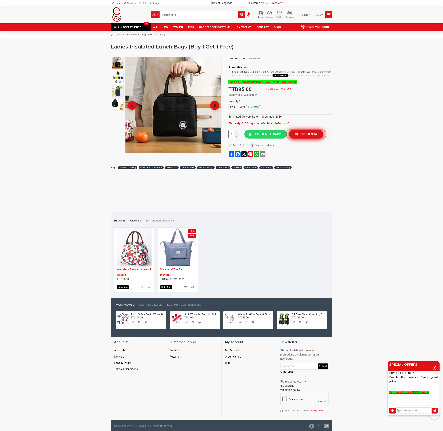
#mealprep (266, 167)
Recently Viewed (150, 304)
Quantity (233, 101)
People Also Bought (159, 220)
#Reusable (171, 167)
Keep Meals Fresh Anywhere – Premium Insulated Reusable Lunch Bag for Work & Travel (135, 269)
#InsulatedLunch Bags (151, 167)
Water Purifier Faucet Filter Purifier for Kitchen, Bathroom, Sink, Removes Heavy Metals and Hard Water (255, 314)
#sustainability (283, 167)
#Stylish (237, 167)
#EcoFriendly (187, 167)
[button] (132, 105)
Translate (276, 3)
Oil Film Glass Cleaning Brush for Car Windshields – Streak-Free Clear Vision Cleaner (309, 314)
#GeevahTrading (127, 167)
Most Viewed (125, 304)
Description (237, 58)
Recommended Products (183, 304)
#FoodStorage (205, 167)
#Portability (223, 167)
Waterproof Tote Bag (171, 269)
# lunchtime (250, 167)
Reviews (255, 58)
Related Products (127, 220)
